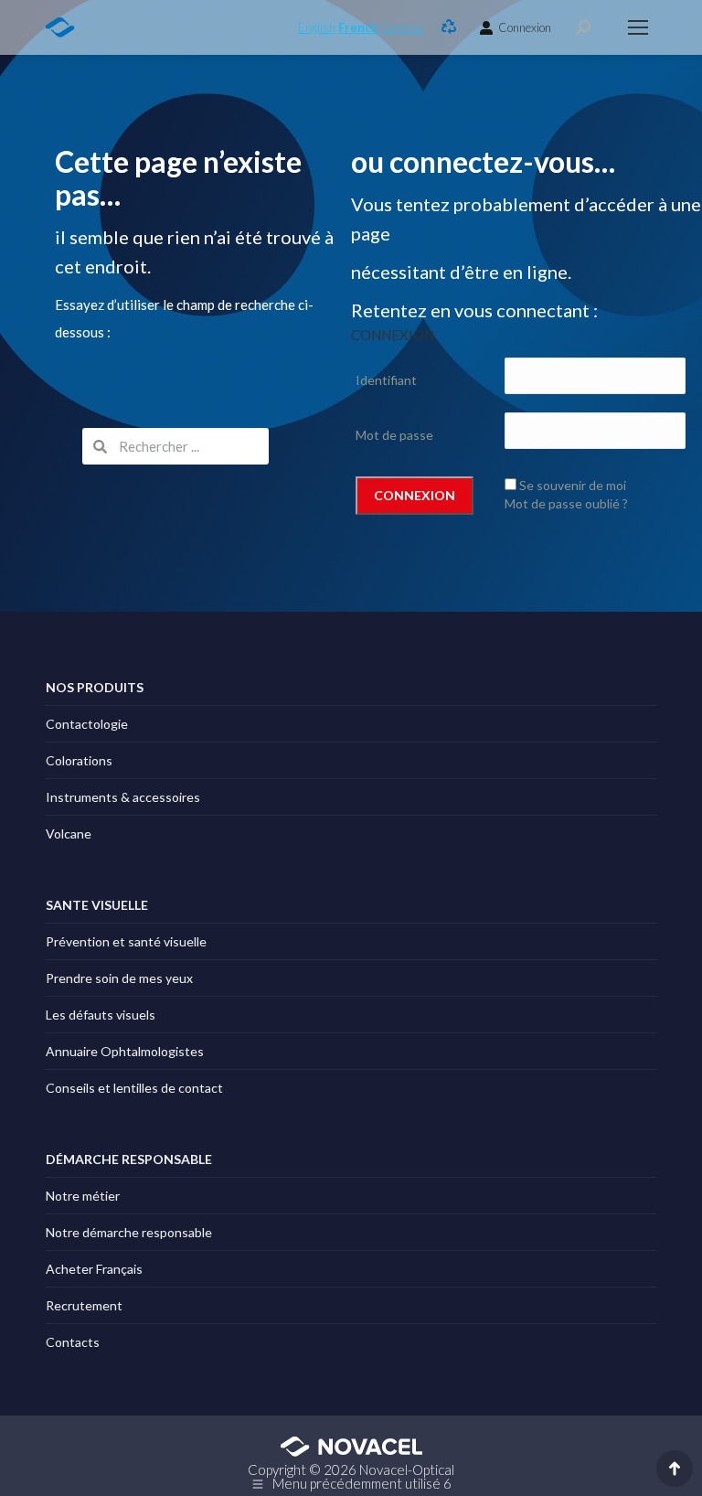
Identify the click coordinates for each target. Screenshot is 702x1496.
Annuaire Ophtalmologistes (125, 1051)
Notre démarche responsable (129, 1232)
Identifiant (386, 380)
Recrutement (84, 1305)
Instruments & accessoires (123, 797)
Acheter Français (94, 1269)
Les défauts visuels (100, 1014)
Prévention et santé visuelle (126, 941)
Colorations (79, 760)
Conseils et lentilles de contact (134, 1087)
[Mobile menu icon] (638, 27)
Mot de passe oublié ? (566, 503)
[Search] (583, 27)
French (358, 27)
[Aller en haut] (674, 1468)
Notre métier (83, 1195)
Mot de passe (394, 435)
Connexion (524, 27)
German (402, 27)
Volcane (68, 833)
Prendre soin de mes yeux (119, 978)
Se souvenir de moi (572, 485)
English (316, 27)
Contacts (73, 1342)
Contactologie (87, 724)
